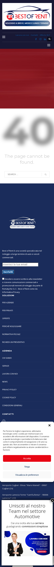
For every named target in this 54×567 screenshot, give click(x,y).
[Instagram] (40, 39)
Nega (27, 466)
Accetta (27, 458)
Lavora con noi (22, 35)
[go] (46, 174)
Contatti (34, 35)
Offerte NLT (45, 35)
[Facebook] (36, 39)
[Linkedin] (45, 39)
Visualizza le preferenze (27, 475)
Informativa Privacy (11, 292)
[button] (49, 425)
